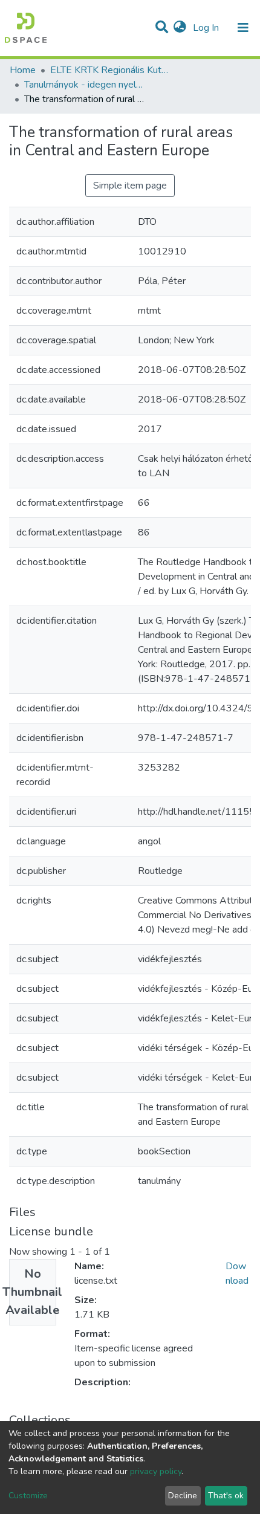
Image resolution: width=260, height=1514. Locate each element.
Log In (207, 27)
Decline (182, 1495)
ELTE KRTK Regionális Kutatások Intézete (110, 70)
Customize (28, 1495)
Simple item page (130, 185)
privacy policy (155, 1471)
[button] (179, 28)
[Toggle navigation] (243, 28)
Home (23, 70)
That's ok (226, 1495)
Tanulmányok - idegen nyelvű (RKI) (84, 84)
